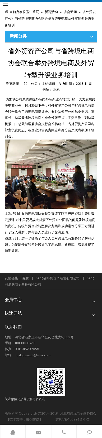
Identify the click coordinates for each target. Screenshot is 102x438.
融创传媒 (32, 419)
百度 (25, 278)
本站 (56, 89)
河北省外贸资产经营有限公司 (58, 278)
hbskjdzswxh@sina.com (33, 355)
